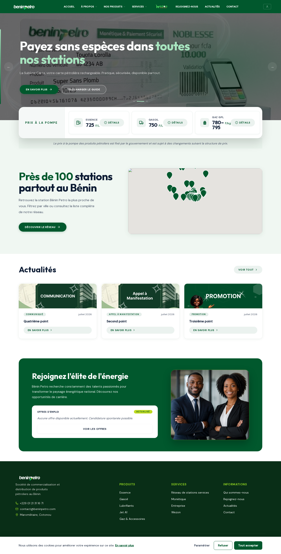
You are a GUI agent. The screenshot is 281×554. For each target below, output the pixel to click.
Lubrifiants (127, 506)
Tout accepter (248, 545)
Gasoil (124, 499)
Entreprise (178, 506)
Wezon (176, 512)
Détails (113, 122)
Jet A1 (123, 512)
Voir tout (246, 269)
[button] (195, 198)
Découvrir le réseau (40, 227)
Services (138, 6)
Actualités (212, 6)
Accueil (69, 6)
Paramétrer (202, 545)
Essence (125, 492)
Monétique (178, 499)
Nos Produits (113, 6)
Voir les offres (95, 429)
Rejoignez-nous (187, 6)
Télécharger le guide (83, 89)
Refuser (223, 545)
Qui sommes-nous (236, 492)
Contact (232, 6)
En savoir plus (37, 89)
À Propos (87, 6)
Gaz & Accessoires (132, 519)
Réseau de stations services (190, 492)
